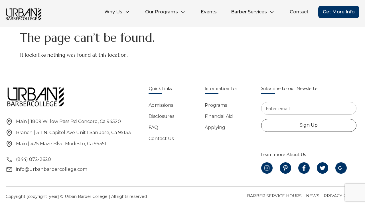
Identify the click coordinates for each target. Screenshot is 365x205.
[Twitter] (322, 168)
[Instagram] (267, 168)
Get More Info (339, 12)
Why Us (113, 12)
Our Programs (161, 12)
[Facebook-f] (304, 168)
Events (209, 12)
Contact (299, 12)
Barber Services (249, 12)
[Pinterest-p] (285, 168)
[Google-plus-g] (341, 168)
